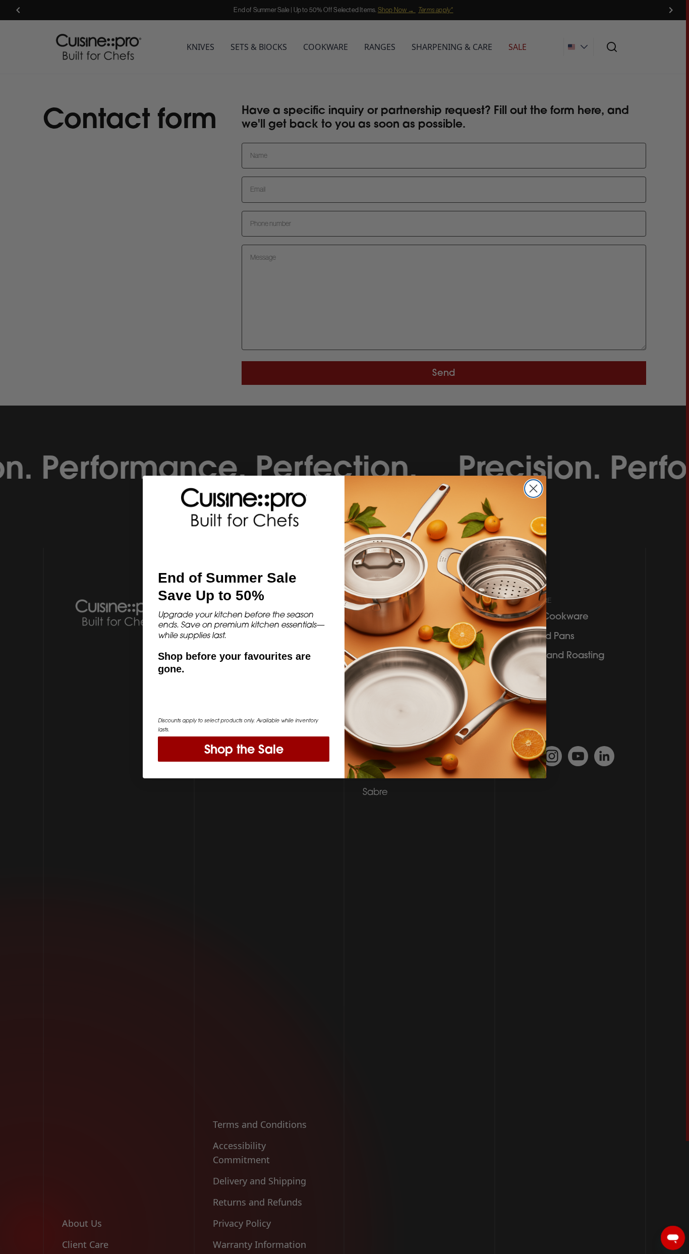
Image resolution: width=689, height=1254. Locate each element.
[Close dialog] (533, 488)
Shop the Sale (243, 749)
